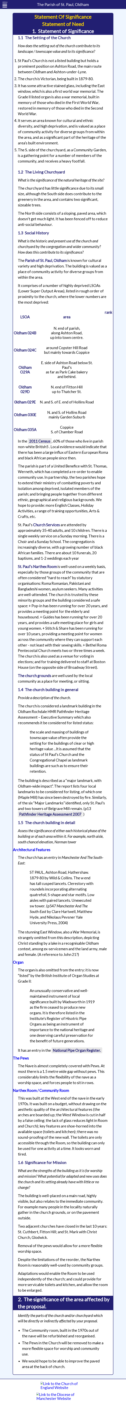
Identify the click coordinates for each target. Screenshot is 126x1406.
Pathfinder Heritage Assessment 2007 (50, 814)
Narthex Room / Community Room (41, 1090)
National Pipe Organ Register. (77, 1050)
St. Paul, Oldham (63, 4)
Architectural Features (31, 849)
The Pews (21, 1058)
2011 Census (39, 441)
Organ (18, 962)
